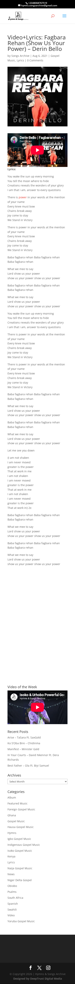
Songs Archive (20, 56)
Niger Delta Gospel (20, 880)
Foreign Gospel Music (21, 809)
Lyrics (20, 60)
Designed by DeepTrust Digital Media (37, 978)
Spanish (13, 903)
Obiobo (12, 886)
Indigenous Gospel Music (24, 845)
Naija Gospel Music (20, 868)
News (11, 874)
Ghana (12, 815)
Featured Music (18, 803)
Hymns (12, 833)
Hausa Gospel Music (21, 827)
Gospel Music (16, 821)
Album (12, 797)
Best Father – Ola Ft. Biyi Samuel (28, 765)
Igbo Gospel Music (19, 839)
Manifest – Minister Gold (23, 749)
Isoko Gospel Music (20, 850)
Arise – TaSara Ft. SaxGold (24, 737)
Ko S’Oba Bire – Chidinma (24, 743)
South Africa (15, 897)
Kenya (11, 856)
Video (11, 915)
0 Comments (35, 60)
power (23, 197)
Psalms (12, 892)
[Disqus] (38, 618)
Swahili (12, 909)
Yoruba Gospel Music (21, 921)
